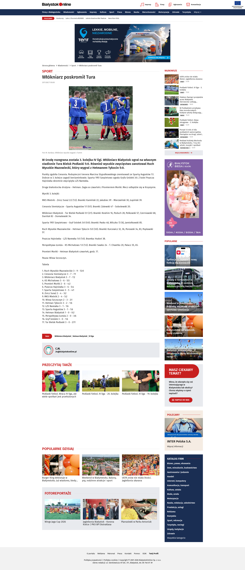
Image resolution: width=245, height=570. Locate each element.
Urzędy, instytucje (175, 529)
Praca (119, 12)
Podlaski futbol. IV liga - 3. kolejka (191, 88)
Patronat (111, 553)
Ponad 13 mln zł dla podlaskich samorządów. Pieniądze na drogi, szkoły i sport (191, 132)
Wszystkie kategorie (176, 538)
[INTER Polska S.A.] (184, 427)
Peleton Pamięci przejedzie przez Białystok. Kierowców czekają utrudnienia (191, 99)
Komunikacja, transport (178, 485)
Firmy (162, 4)
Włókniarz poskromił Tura (90, 65)
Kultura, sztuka (174, 489)
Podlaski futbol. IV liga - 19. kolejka (140, 394)
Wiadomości (68, 12)
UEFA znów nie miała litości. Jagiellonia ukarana (136, 479)
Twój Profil (153, 553)
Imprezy (148, 4)
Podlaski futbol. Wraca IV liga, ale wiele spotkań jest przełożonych (59, 395)
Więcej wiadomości (182, 153)
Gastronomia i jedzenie (178, 472)
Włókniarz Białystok (63, 336)
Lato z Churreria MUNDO (75, 18)
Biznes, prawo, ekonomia (178, 463)
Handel (170, 476)
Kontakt (128, 553)
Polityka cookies (111, 560)
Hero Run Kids (113, 18)
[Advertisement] (101, 422)
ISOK (144, 553)
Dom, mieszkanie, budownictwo (182, 468)
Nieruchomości (148, 12)
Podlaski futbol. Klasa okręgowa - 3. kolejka (189, 121)
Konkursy (60, 18)
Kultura (103, 12)
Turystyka (186, 12)
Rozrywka (171, 516)
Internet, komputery (176, 481)
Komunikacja (196, 4)
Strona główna (48, 65)
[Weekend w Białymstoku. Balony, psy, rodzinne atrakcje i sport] (100, 464)
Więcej (196, 12)
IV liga (91, 336)
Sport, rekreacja (174, 520)
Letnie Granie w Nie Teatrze (96, 18)
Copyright (123, 560)
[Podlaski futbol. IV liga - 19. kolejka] (140, 381)
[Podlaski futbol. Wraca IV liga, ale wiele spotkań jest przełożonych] (60, 381)
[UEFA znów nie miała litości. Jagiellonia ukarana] (140, 464)
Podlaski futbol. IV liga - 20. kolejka (100, 394)
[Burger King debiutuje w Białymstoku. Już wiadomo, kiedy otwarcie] (60, 464)
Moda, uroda (173, 494)
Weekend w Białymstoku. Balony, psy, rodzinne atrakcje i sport (99, 479)
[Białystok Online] (56, 5)
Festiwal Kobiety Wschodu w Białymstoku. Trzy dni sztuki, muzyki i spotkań (191, 142)
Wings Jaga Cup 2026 (55, 522)
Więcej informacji (175, 446)
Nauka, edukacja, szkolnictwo (181, 503)
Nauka (136, 12)
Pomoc (137, 553)
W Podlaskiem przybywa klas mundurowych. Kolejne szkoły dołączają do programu (190, 110)
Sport (111, 12)
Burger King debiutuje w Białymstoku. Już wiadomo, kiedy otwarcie (59, 479)
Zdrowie (175, 12)
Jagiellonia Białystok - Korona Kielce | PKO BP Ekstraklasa (98, 523)
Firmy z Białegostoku (51, 12)
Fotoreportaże (58, 493)
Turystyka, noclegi (175, 525)
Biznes (128, 12)
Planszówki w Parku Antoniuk (136, 522)
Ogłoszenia (177, 4)
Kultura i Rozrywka (185, 148)
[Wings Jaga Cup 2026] (62, 509)
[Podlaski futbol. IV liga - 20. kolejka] (100, 381)
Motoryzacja (163, 12)
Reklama (171, 511)
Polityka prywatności (93, 560)
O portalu (91, 553)
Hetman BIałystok (80, 336)
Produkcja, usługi (175, 507)
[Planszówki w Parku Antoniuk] (139, 509)
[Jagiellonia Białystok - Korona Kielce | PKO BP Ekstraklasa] (101, 509)
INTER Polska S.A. (179, 441)
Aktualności (184, 104)
